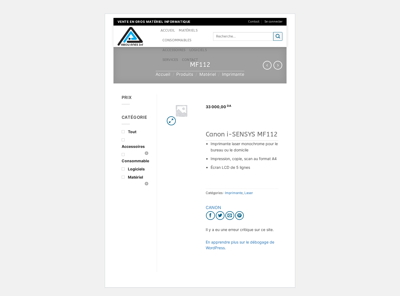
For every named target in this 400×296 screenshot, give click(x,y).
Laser (248, 193)
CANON (213, 207)
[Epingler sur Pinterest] (239, 215)
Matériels (188, 30)
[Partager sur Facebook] (210, 215)
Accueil (168, 30)
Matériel (207, 74)
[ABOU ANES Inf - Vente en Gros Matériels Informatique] (135, 36)
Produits (184, 74)
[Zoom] (171, 120)
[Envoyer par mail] (229, 215)
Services (170, 60)
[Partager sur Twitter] (220, 215)
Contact (253, 21)
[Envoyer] (277, 36)
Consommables (177, 40)
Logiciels (198, 50)
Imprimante (233, 74)
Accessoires (174, 50)
